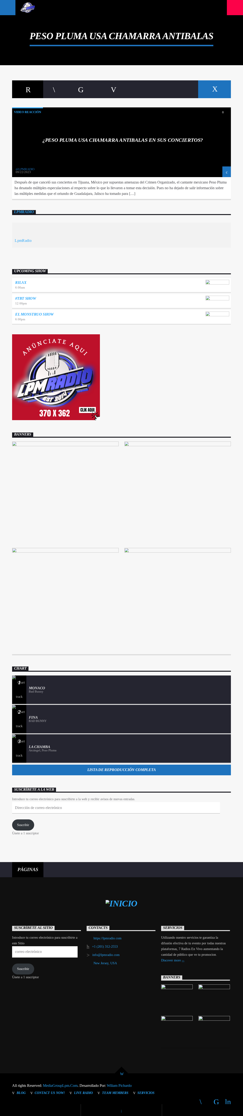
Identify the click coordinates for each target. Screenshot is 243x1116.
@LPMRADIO (25, 169)
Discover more (171, 960)
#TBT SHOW (25, 298)
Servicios (145, 1093)
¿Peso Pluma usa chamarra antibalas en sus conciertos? (122, 140)
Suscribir (23, 825)
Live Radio (83, 1093)
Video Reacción (27, 112)
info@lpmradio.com (106, 955)
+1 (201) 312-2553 (105, 946)
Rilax (20, 282)
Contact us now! (50, 1093)
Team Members (115, 1093)
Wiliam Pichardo (119, 1086)
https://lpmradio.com (107, 938)
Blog (21, 1093)
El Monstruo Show (34, 314)
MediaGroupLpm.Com (60, 1086)
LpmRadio (24, 212)
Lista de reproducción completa (121, 770)
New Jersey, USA (105, 963)
